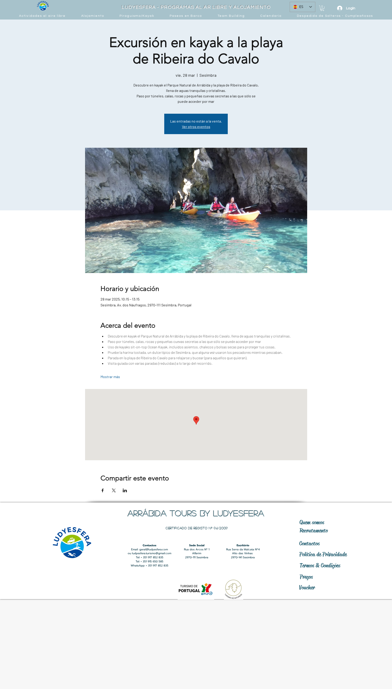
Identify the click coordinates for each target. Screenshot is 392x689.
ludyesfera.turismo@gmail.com (151, 553)
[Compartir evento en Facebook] (102, 490)
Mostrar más (110, 376)
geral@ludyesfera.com (153, 549)
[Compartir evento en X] (114, 490)
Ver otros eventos (196, 126)
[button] (322, 8)
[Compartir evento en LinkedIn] (125, 490)
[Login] (339, 8)
